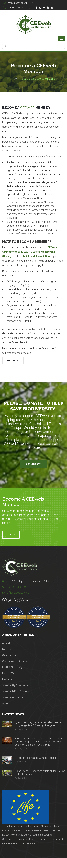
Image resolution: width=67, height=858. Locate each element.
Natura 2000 (8, 673)
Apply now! (13, 360)
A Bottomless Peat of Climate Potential (36, 757)
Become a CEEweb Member (38, 78)
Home (15, 78)
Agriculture (7, 643)
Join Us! (11, 535)
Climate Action (9, 655)
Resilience (7, 679)
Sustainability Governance (15, 685)
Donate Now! (33, 464)
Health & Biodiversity (12, 667)
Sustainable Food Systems (15, 691)
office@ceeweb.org (17, 3)
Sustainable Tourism (12, 697)
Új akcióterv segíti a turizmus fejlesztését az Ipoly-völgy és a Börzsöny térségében (38, 724)
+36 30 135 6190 (16, 7)
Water (5, 703)
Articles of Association (36, 256)
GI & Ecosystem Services (14, 661)
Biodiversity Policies (12, 649)
